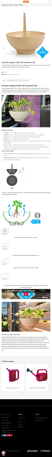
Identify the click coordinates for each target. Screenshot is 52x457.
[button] (3, 48)
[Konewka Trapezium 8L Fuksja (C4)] (37, 375)
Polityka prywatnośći (39, 420)
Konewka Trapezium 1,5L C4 (12, 388)
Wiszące (21, 5)
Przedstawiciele (22, 417)
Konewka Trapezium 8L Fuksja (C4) (37, 388)
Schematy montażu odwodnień (42, 417)
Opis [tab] (4, 80)
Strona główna (5, 5)
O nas (20, 420)
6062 (6, 72)
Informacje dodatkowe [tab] (12, 80)
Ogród (10, 5)
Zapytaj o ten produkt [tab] (24, 80)
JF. (20, 451)
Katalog (20, 424)
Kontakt (20, 422)
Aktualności (21, 426)
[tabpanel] (13, 377)
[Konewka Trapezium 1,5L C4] (13, 375)
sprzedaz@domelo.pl (7, 422)
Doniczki (16, 5)
